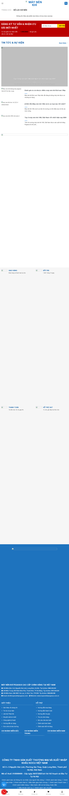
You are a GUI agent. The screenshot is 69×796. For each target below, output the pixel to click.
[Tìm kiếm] (66, 3)
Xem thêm (62, 43)
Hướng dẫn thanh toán (45, 711)
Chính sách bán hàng (53, 780)
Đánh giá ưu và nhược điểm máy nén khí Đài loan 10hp (45, 90)
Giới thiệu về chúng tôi (10, 707)
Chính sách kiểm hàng (20, 785)
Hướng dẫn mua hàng (44, 707)
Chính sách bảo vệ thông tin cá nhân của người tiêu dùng (23, 780)
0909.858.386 (51, 693)
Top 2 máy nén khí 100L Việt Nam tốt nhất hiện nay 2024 (34, 79)
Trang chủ (6, 10)
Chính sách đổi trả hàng (45, 726)
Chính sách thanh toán (58, 782)
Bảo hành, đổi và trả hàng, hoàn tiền (44, 785)
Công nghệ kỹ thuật (9, 720)
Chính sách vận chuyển (43, 788)
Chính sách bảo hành (44, 723)
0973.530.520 (55, 690)
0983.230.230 (52, 688)
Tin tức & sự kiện (8, 711)
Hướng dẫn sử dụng (9, 723)
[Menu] (2, 3)
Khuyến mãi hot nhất (9, 717)
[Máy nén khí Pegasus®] (34, 3)
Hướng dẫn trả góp (44, 714)
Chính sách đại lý (20, 782)
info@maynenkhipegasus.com (17, 696)
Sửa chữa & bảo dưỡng (11, 726)
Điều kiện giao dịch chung (38, 782)
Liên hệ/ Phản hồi (8, 714)
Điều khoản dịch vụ (26, 788)
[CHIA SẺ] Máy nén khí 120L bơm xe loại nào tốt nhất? (45, 104)
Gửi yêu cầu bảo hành (45, 720)
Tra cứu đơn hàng (43, 717)
